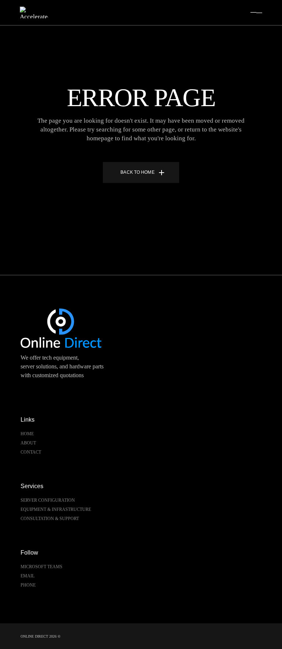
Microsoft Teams (41, 566)
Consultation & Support (50, 518)
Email (28, 575)
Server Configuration (48, 500)
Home (27, 433)
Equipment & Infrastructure (56, 509)
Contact (31, 452)
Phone (28, 585)
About (28, 443)
